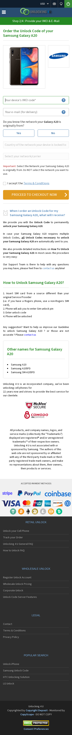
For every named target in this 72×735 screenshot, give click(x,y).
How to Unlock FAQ (14, 550)
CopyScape (27, 714)
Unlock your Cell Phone (16, 531)
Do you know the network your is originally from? (32, 124)
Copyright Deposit (37, 710)
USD (42, 4)
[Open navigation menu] (4, 13)
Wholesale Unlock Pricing (17, 584)
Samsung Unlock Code (16, 671)
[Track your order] (61, 4)
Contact (7, 624)
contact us (48, 268)
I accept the (28, 183)
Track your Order (13, 537)
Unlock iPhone (11, 664)
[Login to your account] (68, 4)
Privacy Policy (11, 637)
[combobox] (35, 145)
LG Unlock (8, 684)
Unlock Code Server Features (20, 597)
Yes (19, 133)
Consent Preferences (36, 729)
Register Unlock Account (17, 577)
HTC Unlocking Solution (16, 677)
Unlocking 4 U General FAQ (18, 544)
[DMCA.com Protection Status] (36, 723)
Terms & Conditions (36, 183)
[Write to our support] (54, 4)
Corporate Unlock (13, 590)
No (53, 133)
